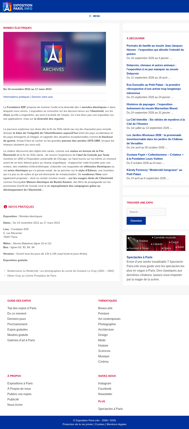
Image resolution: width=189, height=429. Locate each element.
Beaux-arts (105, 308)
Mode (102, 340)
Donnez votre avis (42, 96)
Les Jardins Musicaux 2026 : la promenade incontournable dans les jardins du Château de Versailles (155, 139)
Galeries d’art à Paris (21, 340)
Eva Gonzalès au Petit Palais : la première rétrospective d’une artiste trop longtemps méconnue (154, 89)
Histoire (103, 345)
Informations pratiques (16, 96)
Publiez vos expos (19, 394)
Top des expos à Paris (21, 308)
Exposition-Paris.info (87, 420)
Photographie (107, 324)
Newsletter (105, 394)
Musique (103, 356)
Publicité (13, 399)
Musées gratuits (17, 334)
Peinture (103, 313)
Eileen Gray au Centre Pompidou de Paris (31, 275)
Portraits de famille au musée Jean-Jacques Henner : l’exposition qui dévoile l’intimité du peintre (155, 49)
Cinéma (103, 361)
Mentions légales (116, 424)
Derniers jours (16, 318)
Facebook (104, 388)
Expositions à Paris (20, 383)
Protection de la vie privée (78, 424)
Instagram (104, 383)
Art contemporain (109, 318)
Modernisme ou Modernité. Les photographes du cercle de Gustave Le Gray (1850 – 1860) (60, 270)
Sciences (104, 350)
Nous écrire (15, 404)
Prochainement (17, 324)
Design (103, 334)
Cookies (99, 424)
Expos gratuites (17, 329)
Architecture (106, 329)
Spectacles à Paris (110, 408)
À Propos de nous (19, 388)
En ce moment (16, 313)
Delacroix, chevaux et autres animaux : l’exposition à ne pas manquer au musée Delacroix (152, 69)
